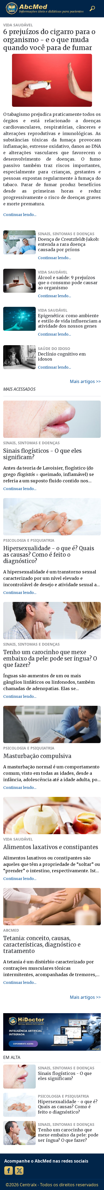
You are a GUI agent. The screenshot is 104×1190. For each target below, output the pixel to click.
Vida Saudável (18, 24)
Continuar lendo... (19, 214)
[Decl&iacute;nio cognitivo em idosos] (19, 357)
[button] (92, 8)
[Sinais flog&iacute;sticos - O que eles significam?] (19, 1077)
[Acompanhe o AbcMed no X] (19, 1170)
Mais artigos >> (85, 381)
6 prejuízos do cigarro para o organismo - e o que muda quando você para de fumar (49, 40)
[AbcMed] (44, 8)
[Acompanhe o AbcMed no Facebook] (8, 1170)
